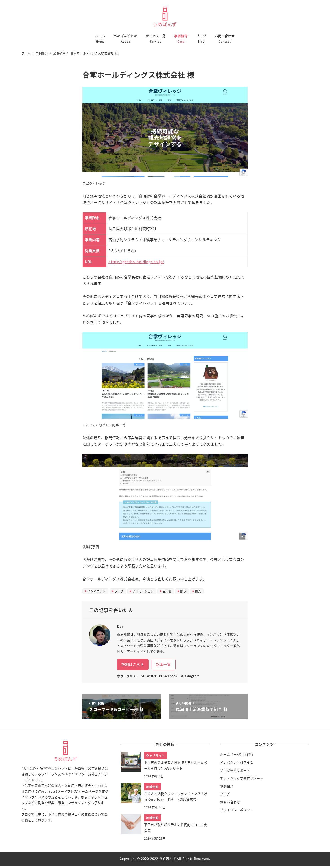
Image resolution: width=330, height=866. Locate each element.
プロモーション (143, 591)
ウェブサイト (129, 676)
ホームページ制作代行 (236, 754)
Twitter (150, 676)
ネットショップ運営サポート (241, 778)
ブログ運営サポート (235, 770)
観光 (198, 591)
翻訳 (183, 591)
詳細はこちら (132, 664)
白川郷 (167, 591)
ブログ (119, 591)
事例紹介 (226, 786)
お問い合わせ (230, 802)
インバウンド (96, 591)
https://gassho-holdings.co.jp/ (136, 261)
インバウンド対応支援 (236, 762)
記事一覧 (163, 664)
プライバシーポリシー (236, 810)
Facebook (170, 676)
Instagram (191, 676)
